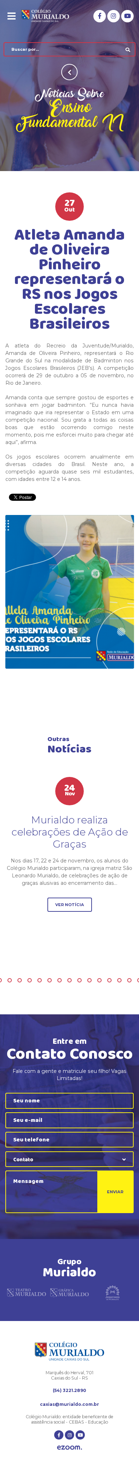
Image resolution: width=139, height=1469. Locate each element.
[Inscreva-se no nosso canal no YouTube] (127, 16)
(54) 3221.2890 (69, 1390)
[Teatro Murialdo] (26, 1294)
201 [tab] (119, 980)
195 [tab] (59, 980)
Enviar (115, 1191)
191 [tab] (19, 980)
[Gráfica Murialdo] (69, 1294)
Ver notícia (69, 904)
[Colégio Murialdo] (49, 16)
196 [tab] (69, 980)
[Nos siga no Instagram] (113, 16)
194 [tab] (49, 980)
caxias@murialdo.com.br (69, 1404)
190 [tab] (9, 980)
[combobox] (69, 1159)
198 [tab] (89, 980)
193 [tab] (39, 980)
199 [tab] (99, 980)
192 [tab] (29, 980)
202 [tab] (129, 980)
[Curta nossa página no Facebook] (99, 16)
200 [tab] (109, 980)
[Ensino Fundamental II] (69, 592)
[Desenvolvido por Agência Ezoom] (69, 1448)
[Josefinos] (112, 1294)
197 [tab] (79, 980)
